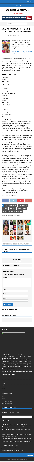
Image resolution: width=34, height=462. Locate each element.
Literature (4, 388)
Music (3, 391)
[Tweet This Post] (13, 200)
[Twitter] (17, 5)
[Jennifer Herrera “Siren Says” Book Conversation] (6, 232)
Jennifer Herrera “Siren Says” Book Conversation (13, 448)
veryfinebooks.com (9, 356)
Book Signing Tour (11, 205)
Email (4, 294)
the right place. (28, 371)
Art (2, 378)
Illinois (5, 208)
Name (4, 289)
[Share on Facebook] (5, 200)
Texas (4, 211)
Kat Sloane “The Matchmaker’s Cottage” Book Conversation (16, 429)
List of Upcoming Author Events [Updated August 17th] (14, 424)
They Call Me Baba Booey (15, 211)
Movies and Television (7, 401)
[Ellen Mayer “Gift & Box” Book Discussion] (13, 238)
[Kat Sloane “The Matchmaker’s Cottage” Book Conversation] (20, 222)
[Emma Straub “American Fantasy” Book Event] (20, 238)
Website (5, 298)
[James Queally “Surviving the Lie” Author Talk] (20, 232)
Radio (3, 396)
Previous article (17, 259)
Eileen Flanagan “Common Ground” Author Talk (13, 427)
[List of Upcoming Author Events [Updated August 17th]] (6, 222)
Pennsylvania (22, 208)
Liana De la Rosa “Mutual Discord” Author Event (13, 450)
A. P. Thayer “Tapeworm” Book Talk (10, 445)
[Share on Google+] (28, 200)
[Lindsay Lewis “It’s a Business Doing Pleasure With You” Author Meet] (20, 227)
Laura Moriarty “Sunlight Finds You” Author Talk (13, 432)
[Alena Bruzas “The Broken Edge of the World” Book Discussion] (13, 227)
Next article (17, 261)
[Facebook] (13, 5)
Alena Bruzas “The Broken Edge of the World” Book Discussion (16, 438)
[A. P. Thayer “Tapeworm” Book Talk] (27, 227)
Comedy (4, 383)
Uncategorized (12, 35)
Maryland (12, 208)
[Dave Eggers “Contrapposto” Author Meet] (27, 232)
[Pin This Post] (20, 200)
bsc (4, 35)
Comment (5, 277)
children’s (4, 381)
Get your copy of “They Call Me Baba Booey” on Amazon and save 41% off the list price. (22, 53)
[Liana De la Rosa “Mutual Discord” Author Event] (13, 232)
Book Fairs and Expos (7, 403)
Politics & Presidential (7, 393)
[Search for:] (17, 23)
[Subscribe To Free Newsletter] (20, 5)
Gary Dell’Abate (23, 205)
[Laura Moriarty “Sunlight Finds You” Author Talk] (27, 222)
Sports (3, 398)
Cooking (3, 386)
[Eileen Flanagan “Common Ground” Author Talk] (13, 222)
